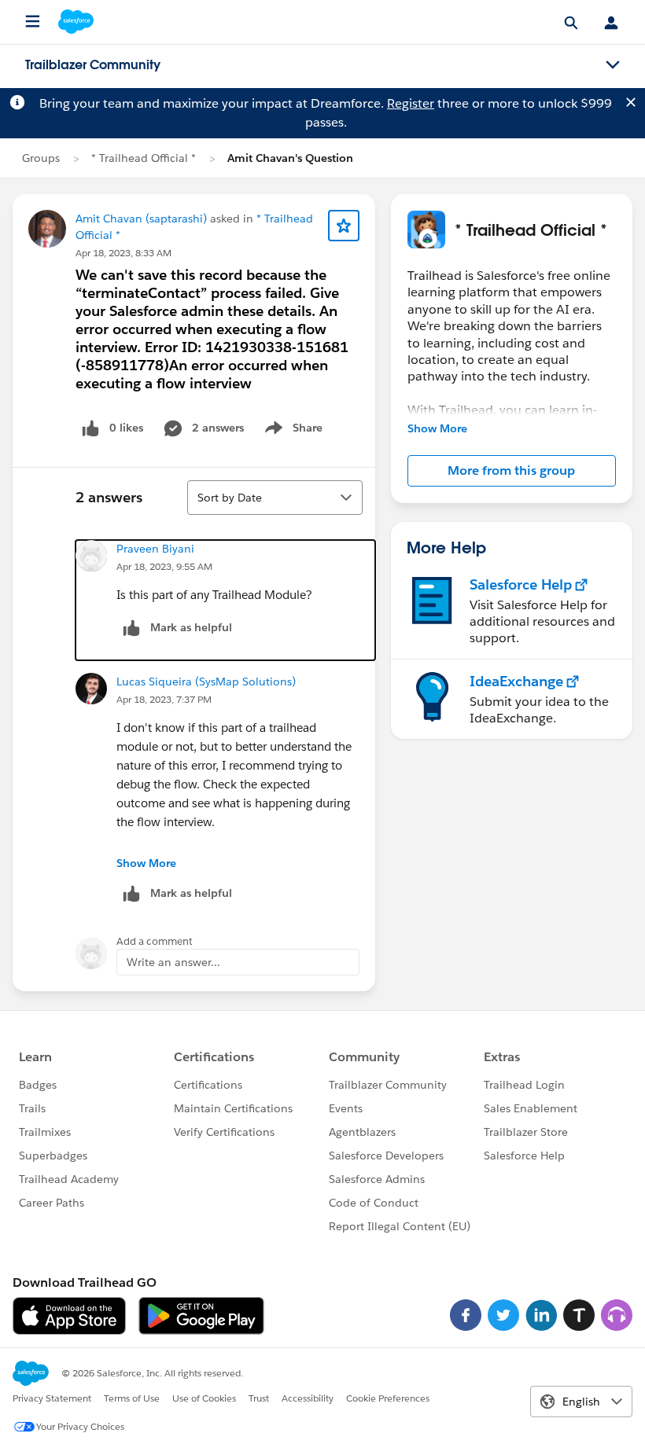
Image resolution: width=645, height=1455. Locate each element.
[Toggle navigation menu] (612, 65)
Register (410, 103)
